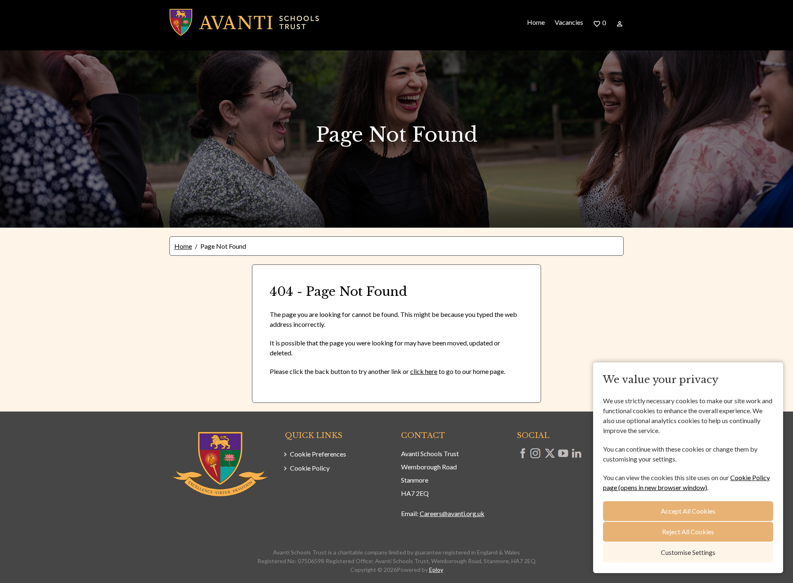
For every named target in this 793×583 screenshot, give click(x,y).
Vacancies (569, 22)
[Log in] (620, 23)
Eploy (436, 569)
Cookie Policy (310, 468)
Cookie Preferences (318, 454)
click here (423, 371)
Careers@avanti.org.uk (452, 513)
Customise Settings (688, 552)
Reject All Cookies (688, 531)
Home (536, 22)
